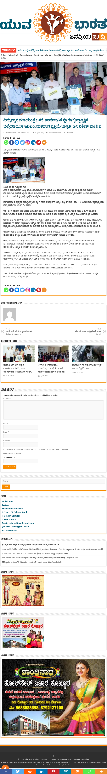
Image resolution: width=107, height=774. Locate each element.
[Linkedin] (33, 142)
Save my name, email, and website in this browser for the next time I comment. (37, 449)
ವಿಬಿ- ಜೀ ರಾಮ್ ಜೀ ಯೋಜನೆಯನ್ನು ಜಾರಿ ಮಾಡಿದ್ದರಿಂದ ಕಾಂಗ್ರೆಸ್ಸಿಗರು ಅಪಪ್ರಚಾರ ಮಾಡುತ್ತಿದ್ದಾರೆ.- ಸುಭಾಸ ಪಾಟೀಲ (40, 558)
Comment (8, 399)
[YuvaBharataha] (53, 22)
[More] (44, 142)
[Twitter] (22, 142)
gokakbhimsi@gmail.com (21, 523)
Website (6, 441)
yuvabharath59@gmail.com (16, 526)
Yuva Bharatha (11, 133)
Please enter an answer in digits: (16, 453)
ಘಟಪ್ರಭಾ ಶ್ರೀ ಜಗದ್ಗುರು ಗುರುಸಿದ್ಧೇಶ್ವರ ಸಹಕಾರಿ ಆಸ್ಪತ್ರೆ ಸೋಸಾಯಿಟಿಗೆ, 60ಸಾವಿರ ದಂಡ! (30, 545)
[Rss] (54, 756)
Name (6, 423)
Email (6, 432)
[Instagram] (27, 142)
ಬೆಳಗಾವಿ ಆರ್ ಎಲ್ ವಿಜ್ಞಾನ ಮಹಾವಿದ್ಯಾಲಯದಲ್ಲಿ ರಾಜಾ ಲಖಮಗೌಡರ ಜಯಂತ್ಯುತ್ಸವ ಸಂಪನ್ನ (17, 368)
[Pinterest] (38, 142)
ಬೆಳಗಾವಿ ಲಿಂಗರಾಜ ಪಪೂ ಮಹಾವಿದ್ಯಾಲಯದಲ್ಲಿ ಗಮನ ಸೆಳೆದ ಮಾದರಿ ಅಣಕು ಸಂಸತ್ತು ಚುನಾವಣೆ (51, 368)
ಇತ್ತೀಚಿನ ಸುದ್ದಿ (13, 55)
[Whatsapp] (6, 142)
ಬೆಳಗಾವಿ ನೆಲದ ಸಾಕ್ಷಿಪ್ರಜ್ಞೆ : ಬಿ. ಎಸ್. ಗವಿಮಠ (88, 331)
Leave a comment (55, 133)
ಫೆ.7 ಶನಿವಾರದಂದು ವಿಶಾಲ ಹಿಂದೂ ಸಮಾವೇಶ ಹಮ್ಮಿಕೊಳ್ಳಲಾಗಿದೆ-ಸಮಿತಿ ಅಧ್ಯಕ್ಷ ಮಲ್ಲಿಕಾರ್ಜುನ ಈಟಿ (54, 50)
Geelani (86, 759)
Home (4, 55)
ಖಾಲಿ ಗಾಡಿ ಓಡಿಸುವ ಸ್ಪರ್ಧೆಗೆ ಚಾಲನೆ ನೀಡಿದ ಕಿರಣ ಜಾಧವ (19, 331)
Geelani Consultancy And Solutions (19, 762)
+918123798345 (9, 530)
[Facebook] (11, 142)
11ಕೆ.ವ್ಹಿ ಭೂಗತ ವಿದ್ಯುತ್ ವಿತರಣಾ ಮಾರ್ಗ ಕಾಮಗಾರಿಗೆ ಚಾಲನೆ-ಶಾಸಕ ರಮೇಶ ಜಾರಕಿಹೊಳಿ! (31, 562)
